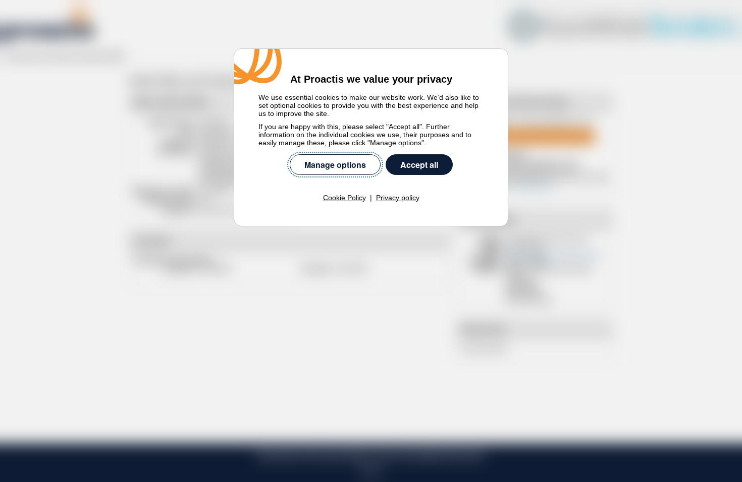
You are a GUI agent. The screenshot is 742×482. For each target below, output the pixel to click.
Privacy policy (397, 198)
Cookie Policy (344, 198)
